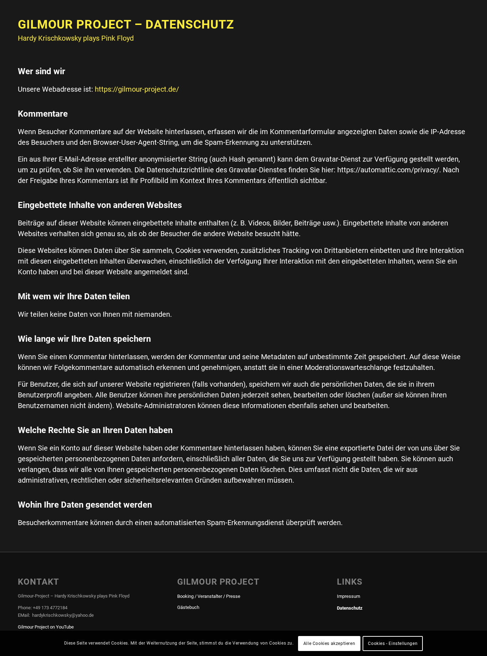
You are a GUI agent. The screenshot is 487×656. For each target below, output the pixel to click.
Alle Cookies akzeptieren (329, 643)
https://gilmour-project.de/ (137, 89)
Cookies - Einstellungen (392, 643)
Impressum (348, 596)
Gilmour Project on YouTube (46, 627)
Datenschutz (350, 608)
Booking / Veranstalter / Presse (208, 596)
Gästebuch (188, 607)
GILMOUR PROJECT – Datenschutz (126, 24)
